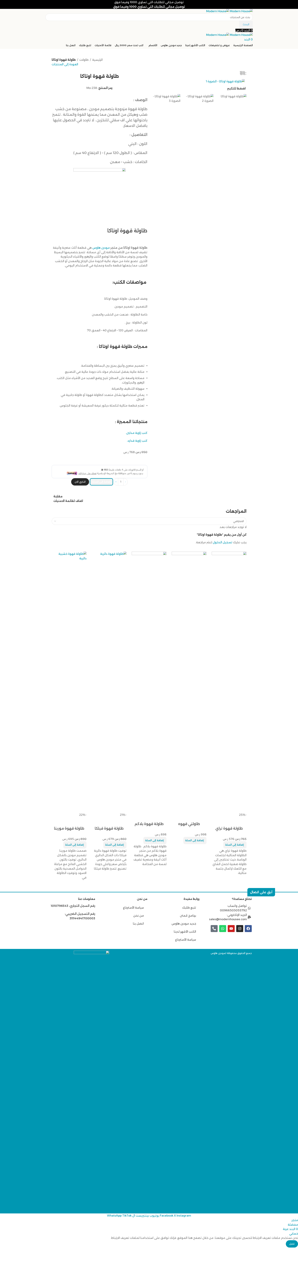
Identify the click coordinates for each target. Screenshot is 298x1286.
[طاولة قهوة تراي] (229, 682)
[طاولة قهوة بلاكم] (149, 682)
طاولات (84, 59)
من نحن (138, 915)
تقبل (292, 1243)
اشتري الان (80, 481)
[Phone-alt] (214, 928)
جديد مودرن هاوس (184, 923)
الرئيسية (97, 59)
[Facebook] (248, 928)
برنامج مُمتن (188, 915)
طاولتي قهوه (189, 824)
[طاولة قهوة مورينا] (69, 682)
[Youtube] (231, 928)
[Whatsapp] (222, 928)
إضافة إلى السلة (101, 481)
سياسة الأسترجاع (185, 939)
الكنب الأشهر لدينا (185, 931)
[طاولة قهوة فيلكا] (109, 682)
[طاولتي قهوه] (189, 682)
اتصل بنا (138, 923)
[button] (235, 845)
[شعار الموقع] (241, 11)
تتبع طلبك (189, 907)
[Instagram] (239, 928)
